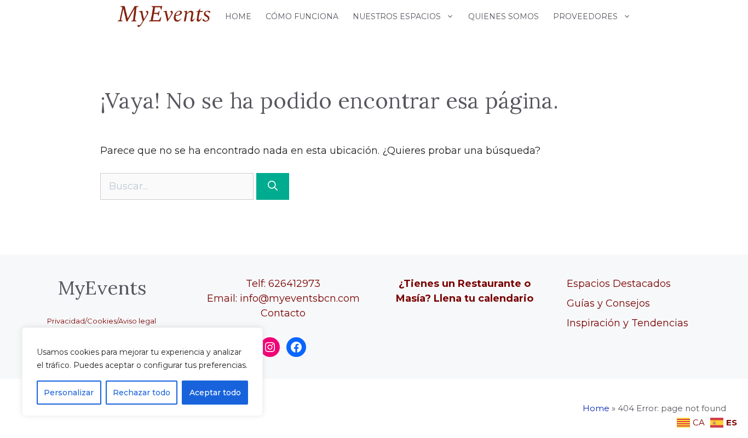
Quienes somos (503, 16)
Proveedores (585, 16)
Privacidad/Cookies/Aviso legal (101, 320)
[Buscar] (272, 186)
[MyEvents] (164, 16)
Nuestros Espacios (397, 16)
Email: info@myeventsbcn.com (283, 298)
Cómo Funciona (302, 16)
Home (238, 16)
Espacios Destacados (619, 284)
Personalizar (69, 392)
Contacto (283, 313)
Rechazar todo (141, 392)
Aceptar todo (215, 392)
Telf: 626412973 (283, 284)
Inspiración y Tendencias (627, 323)
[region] (142, 371)
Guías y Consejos (608, 303)
